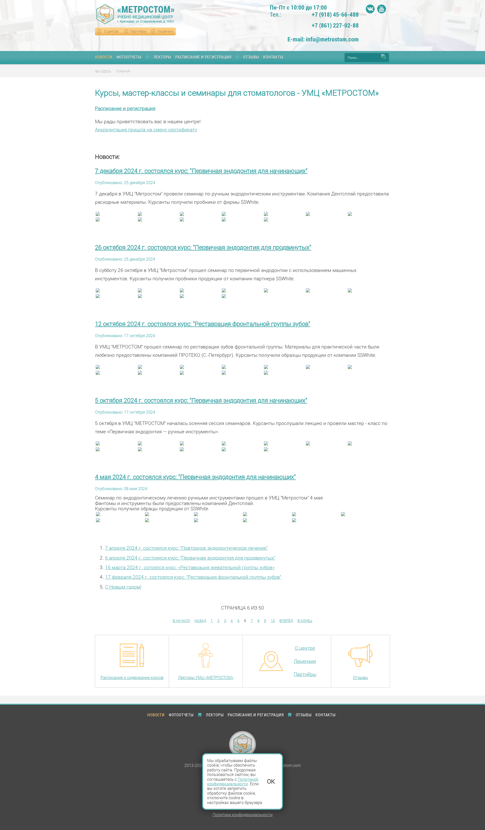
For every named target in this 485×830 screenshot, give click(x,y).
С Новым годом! (123, 587)
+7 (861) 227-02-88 (335, 25)
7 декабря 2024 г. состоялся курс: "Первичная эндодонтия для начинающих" (201, 171)
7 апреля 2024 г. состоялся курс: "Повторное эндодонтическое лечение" (186, 548)
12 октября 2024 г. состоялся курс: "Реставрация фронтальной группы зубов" (202, 324)
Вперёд (286, 620)
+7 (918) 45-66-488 (335, 14)
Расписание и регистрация (203, 57)
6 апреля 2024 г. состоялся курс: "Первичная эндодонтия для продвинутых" (190, 558)
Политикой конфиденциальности (232, 781)
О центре (111, 31)
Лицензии (165, 31)
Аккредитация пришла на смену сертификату (146, 129)
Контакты (273, 57)
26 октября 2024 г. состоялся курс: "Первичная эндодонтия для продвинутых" (203, 247)
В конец (305, 620)
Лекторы (163, 57)
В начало (181, 620)
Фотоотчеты (128, 57)
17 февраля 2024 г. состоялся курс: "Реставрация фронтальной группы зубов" (193, 577)
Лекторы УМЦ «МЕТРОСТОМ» (205, 677)
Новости (103, 57)
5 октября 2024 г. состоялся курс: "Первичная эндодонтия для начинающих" (201, 400)
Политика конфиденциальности (243, 814)
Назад (200, 620)
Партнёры (138, 31)
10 (273, 620)
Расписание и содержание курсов (132, 677)
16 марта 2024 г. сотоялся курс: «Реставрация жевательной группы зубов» (190, 567)
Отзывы (251, 57)
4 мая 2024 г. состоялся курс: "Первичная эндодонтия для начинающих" (195, 477)
